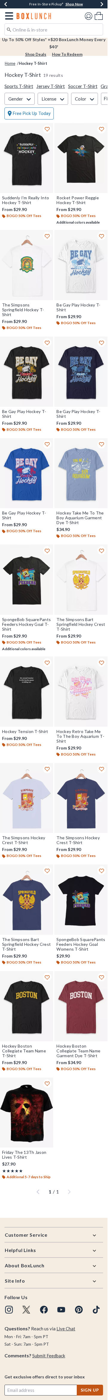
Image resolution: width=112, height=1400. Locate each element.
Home (10, 63)
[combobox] (53, 29)
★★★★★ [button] (12, 1170)
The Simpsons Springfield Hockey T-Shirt (23, 310)
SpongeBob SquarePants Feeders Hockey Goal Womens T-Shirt (80, 944)
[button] (7, 16)
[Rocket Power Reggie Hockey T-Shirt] (81, 158)
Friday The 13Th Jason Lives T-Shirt (24, 1155)
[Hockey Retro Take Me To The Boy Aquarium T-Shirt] (81, 691)
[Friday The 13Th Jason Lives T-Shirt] (26, 1113)
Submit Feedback (48, 1355)
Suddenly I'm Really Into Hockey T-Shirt (25, 200)
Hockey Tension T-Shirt (25, 731)
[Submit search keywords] (8, 29)
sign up (90, 1389)
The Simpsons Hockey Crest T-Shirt (23, 840)
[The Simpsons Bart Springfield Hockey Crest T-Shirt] (81, 580)
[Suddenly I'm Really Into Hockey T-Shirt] (26, 158)
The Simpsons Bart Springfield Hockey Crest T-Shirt (80, 624)
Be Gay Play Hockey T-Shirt (78, 307)
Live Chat (65, 1328)
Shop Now (74, 4)
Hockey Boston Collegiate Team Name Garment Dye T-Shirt (78, 1051)
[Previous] (5, 4)
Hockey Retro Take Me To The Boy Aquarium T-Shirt (80, 736)
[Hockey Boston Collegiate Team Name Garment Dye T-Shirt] (81, 1006)
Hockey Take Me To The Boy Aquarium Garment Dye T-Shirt (80, 518)
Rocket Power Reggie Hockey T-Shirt (77, 200)
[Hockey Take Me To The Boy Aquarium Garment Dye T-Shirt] (81, 473)
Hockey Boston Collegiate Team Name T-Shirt (24, 1051)
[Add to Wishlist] (47, 129)
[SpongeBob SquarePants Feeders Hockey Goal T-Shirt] (26, 580)
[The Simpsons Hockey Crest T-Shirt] (26, 798)
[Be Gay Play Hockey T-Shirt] (81, 265)
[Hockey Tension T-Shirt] (26, 691)
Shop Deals (35, 54)
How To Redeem (67, 54)
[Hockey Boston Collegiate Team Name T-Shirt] (26, 1006)
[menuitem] (99, 16)
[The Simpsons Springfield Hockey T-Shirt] (26, 265)
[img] (8, 1309)
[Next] (102, 4)
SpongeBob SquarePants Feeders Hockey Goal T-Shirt (26, 624)
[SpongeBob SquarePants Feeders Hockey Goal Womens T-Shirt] (81, 899)
